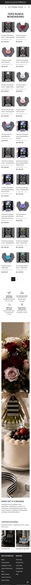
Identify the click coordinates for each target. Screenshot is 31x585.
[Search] (6, 7)
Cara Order (19, 565)
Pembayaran (19, 568)
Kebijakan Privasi (6, 565)
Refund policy (5, 580)
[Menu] (2, 7)
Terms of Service (6, 577)
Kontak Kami (19, 562)
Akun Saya (19, 560)
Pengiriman (19, 571)
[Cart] (29, 7)
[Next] (22, 279)
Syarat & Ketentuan (6, 568)
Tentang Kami (5, 562)
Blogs (3, 560)
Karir (2, 571)
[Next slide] (27, 540)
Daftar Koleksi (5, 574)
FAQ (17, 574)
